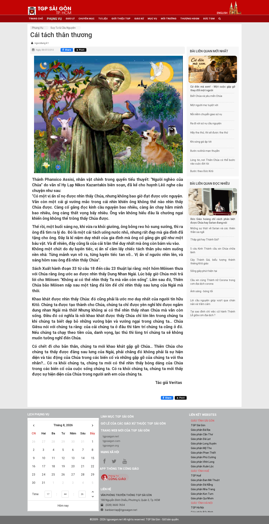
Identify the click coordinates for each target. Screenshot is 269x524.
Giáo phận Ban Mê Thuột (205, 480)
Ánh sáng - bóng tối (201, 291)
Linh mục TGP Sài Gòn (117, 416)
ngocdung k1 (42, 43)
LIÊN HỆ (106, 489)
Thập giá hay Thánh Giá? (204, 239)
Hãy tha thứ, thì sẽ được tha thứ (209, 132)
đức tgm (209, 18)
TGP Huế (196, 475)
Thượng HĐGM (189, 18)
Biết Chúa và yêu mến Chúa (206, 96)
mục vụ (152, 18)
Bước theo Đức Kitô (201, 171)
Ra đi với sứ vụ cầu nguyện (205, 123)
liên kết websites (202, 414)
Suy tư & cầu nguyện (63, 27)
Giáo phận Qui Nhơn (202, 498)
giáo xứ (139, 18)
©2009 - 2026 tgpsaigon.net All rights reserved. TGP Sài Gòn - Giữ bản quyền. (134, 519)
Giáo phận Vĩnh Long (202, 461)
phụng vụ (54, 18)
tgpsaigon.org (110, 445)
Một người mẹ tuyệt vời (204, 105)
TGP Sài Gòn (198, 425)
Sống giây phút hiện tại (203, 270)
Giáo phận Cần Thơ (202, 434)
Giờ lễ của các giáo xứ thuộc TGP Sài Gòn (133, 423)
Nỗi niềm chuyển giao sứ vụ (206, 114)
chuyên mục (86, 18)
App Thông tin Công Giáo (119, 468)
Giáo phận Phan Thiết (203, 452)
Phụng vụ (37, 27)
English (222, 13)
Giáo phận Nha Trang (203, 489)
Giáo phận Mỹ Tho (201, 448)
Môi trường (168, 18)
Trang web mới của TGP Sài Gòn (125, 430)
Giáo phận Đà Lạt (201, 439)
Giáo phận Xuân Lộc (202, 466)
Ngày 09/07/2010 (45, 50)
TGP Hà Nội (197, 507)
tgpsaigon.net (110, 436)
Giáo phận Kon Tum (202, 493)
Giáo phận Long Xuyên (203, 443)
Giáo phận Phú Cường (203, 457)
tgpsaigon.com (111, 441)
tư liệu (103, 18)
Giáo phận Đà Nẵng (202, 484)
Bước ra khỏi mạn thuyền (205, 150)
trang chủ (36, 18)
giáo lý (70, 18)
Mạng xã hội (110, 452)
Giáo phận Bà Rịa (200, 429)
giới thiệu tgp (120, 18)
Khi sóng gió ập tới (201, 141)
